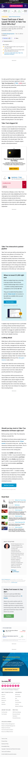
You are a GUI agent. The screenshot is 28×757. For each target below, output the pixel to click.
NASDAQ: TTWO (16, 177)
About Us (3, 694)
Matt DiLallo (17, 505)
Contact (3, 702)
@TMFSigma (16, 571)
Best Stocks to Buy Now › (16, 5)
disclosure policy (14, 582)
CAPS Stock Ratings (17, 712)
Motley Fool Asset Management (8, 723)
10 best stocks (11, 294)
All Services (17, 694)
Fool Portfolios (18, 702)
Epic (16, 698)
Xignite (11, 689)
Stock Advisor (18, 696)
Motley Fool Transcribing (20, 500)
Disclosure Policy (5, 743)
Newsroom (4, 700)
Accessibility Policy (5, 746)
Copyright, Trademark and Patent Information (11, 748)
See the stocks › (10, 302)
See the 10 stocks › (9, 485)
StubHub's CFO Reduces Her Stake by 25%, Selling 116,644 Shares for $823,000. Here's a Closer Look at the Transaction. (17, 513)
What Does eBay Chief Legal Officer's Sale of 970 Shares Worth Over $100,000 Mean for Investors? (17, 519)
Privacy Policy (4, 741)
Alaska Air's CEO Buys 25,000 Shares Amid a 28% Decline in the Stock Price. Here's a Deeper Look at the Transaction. (17, 530)
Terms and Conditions (6, 751)
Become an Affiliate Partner (7, 731)
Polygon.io (16, 689)
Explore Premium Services (14, 16)
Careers (3, 696)
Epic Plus (17, 700)
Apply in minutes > (14, 168)
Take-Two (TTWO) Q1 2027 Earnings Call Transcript (17, 502)
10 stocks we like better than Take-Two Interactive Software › (13, 53)
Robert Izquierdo (18, 510)
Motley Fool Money (19, 706)
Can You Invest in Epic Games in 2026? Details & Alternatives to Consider (17, 507)
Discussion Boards (16, 714)
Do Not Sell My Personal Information (9, 754)
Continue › (9, 616)
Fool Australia (4, 712)
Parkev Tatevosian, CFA (20, 522)
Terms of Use (4, 738)
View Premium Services (11, 669)
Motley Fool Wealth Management (8, 725)
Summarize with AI (8, 41)
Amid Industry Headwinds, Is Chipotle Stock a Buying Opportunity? (16, 525)
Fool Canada (4, 714)
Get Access (4, 637)
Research (3, 698)
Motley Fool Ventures (6, 727)
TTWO (16, 83)
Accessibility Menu (14, 0)
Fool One (17, 704)
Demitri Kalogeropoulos (8, 33)
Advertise (4, 704)
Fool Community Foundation (7, 729)
